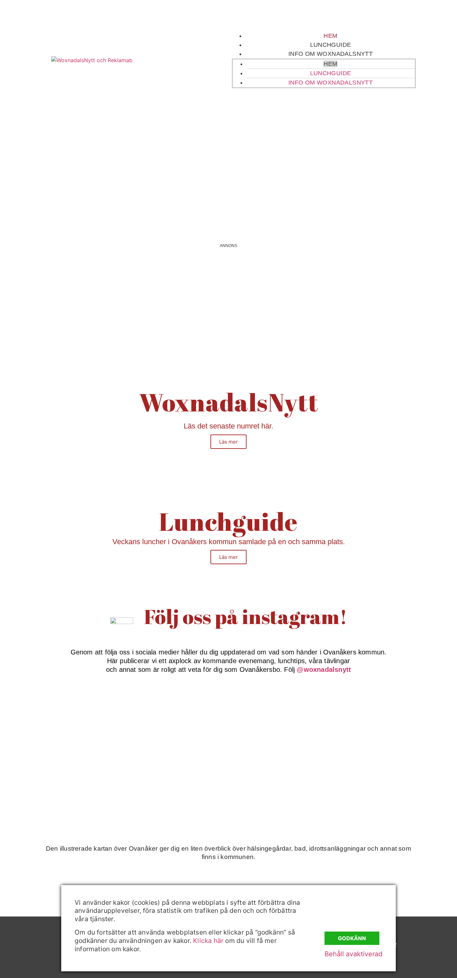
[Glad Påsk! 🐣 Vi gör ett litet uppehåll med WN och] (74, 780)
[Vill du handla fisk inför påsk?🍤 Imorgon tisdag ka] (280, 780)
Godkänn (352, 938)
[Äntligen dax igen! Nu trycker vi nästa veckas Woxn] (280, 721)
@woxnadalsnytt (324, 669)
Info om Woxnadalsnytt (330, 53)
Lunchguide (330, 44)
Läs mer (228, 442)
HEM (330, 35)
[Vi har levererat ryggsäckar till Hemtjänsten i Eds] (383, 721)
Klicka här (208, 941)
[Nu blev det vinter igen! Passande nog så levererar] (177, 780)
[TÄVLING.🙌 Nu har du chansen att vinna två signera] (74, 721)
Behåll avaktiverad (353, 954)
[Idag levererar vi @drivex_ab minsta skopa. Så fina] (383, 780)
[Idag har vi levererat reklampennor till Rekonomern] (177, 721)
